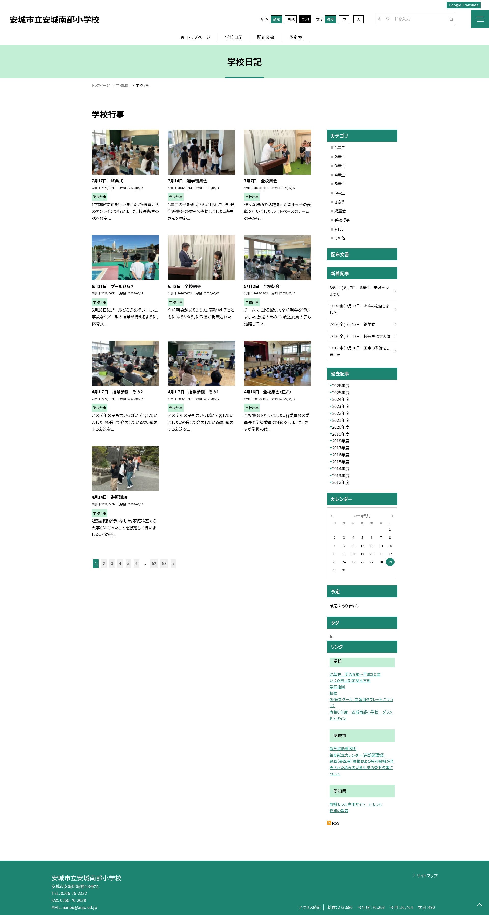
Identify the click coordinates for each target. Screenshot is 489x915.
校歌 (333, 693)
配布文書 (265, 37)
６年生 (339, 192)
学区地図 (337, 686)
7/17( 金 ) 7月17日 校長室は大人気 (360, 336)
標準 (330, 19)
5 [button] (128, 563)
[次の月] (392, 515)
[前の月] (331, 515)
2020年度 (340, 427)
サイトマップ (427, 875)
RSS (336, 823)
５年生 (339, 183)
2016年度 (340, 455)
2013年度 (340, 475)
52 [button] (154, 563)
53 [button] (164, 563)
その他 (339, 237)
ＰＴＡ (338, 229)
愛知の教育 (339, 810)
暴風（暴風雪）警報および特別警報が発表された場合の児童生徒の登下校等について (362, 767)
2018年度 (340, 441)
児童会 (340, 210)
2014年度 (340, 468)
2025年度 (340, 392)
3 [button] (112, 563)
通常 (276, 19)
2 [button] (104, 563)
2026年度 (340, 385)
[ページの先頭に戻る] (479, 905)
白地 (291, 19)
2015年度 (340, 462)
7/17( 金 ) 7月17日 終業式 (352, 324)
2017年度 (340, 448)
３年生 (339, 165)
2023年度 (340, 406)
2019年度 (340, 434)
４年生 (339, 174)
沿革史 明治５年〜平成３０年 (355, 674)
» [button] (173, 563)
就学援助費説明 (343, 748)
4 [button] (120, 563)
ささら (339, 201)
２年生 (339, 156)
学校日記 (233, 37)
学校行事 (342, 219)
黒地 (305, 19)
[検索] (450, 18)
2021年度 (340, 420)
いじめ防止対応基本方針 (350, 680)
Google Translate (464, 4)
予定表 (295, 37)
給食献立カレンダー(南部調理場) (357, 755)
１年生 (339, 147)
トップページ (198, 37)
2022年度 (340, 413)
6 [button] (136, 563)
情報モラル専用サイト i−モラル (356, 804)
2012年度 (340, 482)
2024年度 (340, 399)
